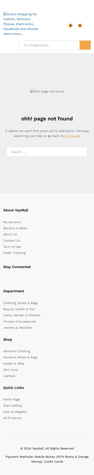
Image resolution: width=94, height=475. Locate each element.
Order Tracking (14, 253)
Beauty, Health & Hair (19, 309)
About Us (10, 234)
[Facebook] (4, 277)
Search (85, 45)
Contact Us (11, 240)
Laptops (9, 376)
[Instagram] (31, 277)
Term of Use (12, 246)
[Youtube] (24, 277)
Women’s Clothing (16, 351)
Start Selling (12, 405)
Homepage (72, 136)
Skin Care (10, 369)
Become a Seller (15, 228)
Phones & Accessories (19, 321)
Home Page (11, 399)
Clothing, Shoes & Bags (20, 303)
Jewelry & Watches (17, 327)
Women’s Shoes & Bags (20, 357)
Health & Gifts (13, 363)
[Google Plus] (18, 277)
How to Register (15, 411)
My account (12, 222)
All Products (12, 418)
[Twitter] (11, 277)
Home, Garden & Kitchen (21, 315)
